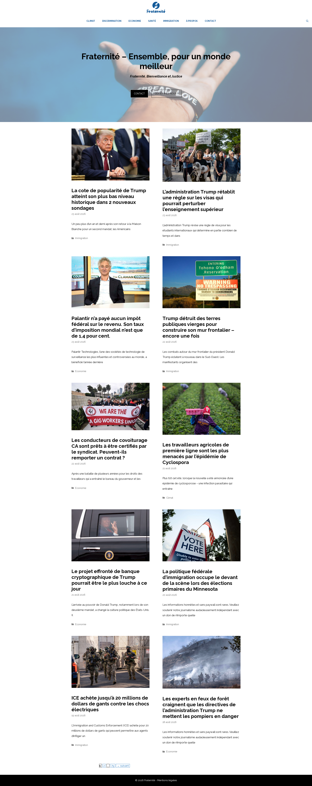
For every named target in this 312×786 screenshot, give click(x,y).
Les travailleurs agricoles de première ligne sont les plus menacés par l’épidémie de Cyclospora (195, 453)
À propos (192, 21)
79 (113, 765)
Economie (135, 21)
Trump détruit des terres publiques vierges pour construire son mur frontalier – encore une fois (198, 327)
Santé (152, 21)
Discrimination (111, 21)
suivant (123, 765)
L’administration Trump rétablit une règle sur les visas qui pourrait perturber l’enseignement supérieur (198, 200)
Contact (210, 21)
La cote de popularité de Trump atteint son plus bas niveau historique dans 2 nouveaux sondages (109, 199)
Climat (90, 21)
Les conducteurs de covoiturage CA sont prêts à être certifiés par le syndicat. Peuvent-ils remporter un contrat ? (109, 449)
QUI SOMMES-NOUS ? (166, 93)
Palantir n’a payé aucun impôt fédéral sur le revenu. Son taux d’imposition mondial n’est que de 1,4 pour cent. (108, 327)
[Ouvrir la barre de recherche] (307, 21)
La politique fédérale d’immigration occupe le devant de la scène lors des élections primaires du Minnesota (200, 580)
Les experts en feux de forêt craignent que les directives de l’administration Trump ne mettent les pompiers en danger (200, 707)
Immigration (171, 21)
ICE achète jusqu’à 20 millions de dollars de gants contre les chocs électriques (110, 703)
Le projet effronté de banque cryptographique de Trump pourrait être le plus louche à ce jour (109, 580)
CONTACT (139, 93)
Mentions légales (167, 780)
